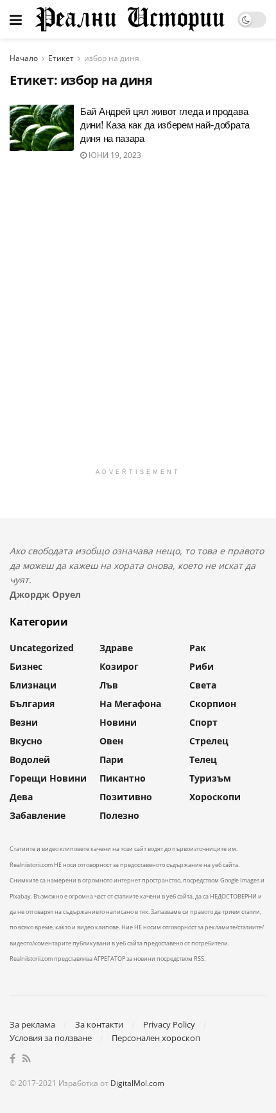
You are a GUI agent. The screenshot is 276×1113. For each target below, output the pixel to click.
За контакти (99, 1024)
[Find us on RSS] (26, 1059)
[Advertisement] (138, 324)
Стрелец (209, 741)
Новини (118, 722)
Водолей (30, 759)
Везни (24, 722)
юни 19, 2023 (114, 155)
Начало (24, 58)
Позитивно (125, 797)
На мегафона (130, 703)
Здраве (116, 648)
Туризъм (210, 778)
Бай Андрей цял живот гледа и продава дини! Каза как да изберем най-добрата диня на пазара (165, 125)
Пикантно (122, 778)
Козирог (119, 666)
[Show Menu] (16, 19)
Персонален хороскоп (156, 1038)
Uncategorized (42, 648)
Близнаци (33, 685)
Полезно (119, 815)
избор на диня (111, 58)
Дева (21, 797)
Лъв (108, 685)
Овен (111, 741)
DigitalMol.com (137, 1083)
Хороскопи (215, 797)
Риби (201, 666)
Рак (197, 648)
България (32, 703)
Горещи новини (48, 778)
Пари (111, 759)
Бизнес (26, 666)
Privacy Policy (169, 1024)
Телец (203, 759)
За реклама (32, 1024)
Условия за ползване (51, 1038)
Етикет (61, 58)
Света (202, 685)
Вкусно (26, 741)
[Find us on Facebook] (12, 1059)
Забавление (37, 815)
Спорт (203, 722)
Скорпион (212, 703)
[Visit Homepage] (130, 18)
